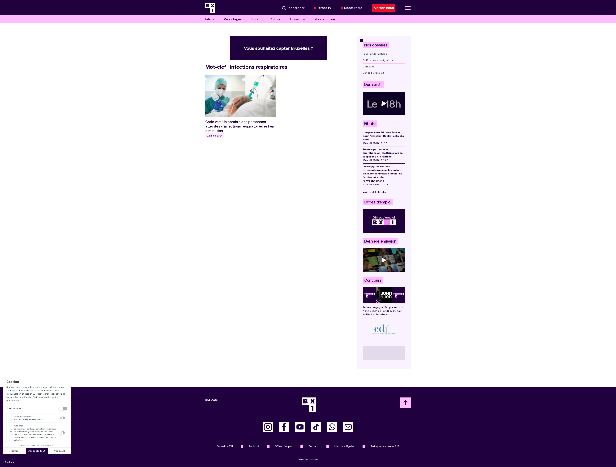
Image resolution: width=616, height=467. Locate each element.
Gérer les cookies (308, 459)
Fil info (370, 123)
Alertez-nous (384, 7)
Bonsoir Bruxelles (373, 73)
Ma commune (325, 19)
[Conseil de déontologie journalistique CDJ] (383, 329)
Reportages (233, 19)
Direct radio (353, 8)
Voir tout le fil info (374, 192)
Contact (313, 446)
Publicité (254, 446)
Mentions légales (344, 446)
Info (208, 19)
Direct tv (324, 8)
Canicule (368, 66)
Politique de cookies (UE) (385, 446)
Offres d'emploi (283, 446)
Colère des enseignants (378, 60)
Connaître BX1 (225, 446)
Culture (275, 19)
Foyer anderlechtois (375, 54)
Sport (255, 19)
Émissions (297, 19)
